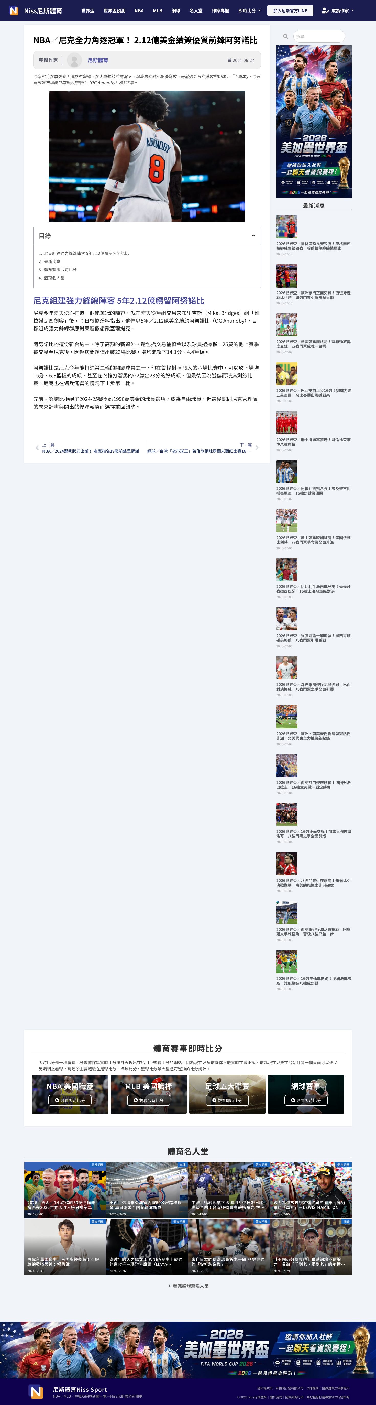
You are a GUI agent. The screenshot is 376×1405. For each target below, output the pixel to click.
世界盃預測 (114, 10)
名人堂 (196, 10)
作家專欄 (220, 10)
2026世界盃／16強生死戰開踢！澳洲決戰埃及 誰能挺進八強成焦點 (313, 981)
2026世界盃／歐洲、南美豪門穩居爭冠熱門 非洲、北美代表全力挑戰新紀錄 (315, 736)
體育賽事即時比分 (60, 269)
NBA (139, 10)
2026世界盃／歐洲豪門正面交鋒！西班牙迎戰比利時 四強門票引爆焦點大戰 (313, 295)
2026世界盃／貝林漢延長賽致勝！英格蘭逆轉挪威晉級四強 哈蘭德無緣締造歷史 (313, 246)
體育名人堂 (54, 278)
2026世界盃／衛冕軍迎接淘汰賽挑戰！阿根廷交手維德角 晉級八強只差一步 (313, 931)
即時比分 (247, 10)
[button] (249, 10)
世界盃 (87, 10)
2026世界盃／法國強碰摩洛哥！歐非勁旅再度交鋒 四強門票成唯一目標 (313, 344)
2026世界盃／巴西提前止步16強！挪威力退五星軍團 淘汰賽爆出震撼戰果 (313, 393)
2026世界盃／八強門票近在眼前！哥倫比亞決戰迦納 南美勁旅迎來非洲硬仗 (313, 883)
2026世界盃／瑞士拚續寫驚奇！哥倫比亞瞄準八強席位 (313, 442)
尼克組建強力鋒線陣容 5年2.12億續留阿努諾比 (86, 253)
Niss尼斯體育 (43, 10)
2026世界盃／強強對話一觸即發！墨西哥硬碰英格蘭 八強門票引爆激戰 (313, 638)
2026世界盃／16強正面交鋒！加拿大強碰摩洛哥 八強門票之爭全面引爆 (313, 833)
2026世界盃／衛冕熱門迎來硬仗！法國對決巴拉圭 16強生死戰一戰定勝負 (313, 785)
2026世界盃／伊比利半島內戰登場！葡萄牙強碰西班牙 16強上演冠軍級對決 (313, 589)
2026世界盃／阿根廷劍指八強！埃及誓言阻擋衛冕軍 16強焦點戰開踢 (313, 491)
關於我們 (276, 1397)
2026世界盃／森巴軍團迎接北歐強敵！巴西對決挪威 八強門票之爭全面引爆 (313, 687)
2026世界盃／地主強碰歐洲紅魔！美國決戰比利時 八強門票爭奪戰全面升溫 (313, 540)
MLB (157, 10)
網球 (176, 10)
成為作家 (340, 10)
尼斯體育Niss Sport (80, 1389)
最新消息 (52, 261)
